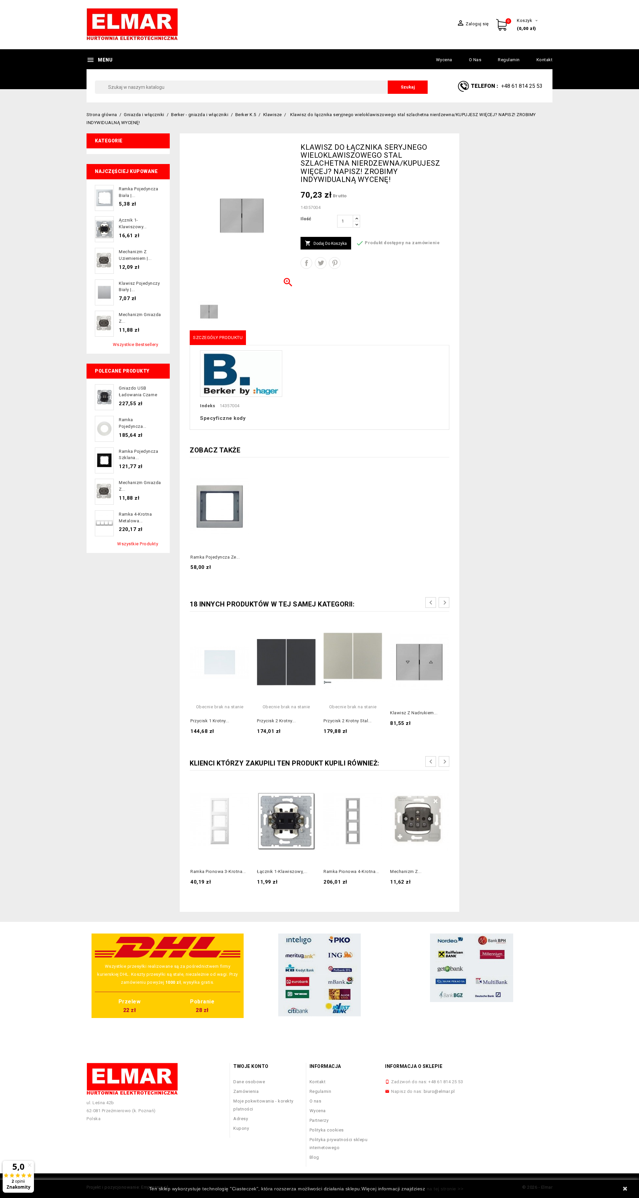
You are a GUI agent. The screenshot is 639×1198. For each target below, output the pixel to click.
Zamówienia (246, 1091)
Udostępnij (306, 262)
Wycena (444, 59)
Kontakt (544, 59)
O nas (475, 59)
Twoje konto (251, 1066)
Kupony (241, 1128)
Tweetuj (320, 262)
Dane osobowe (249, 1081)
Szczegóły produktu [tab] (218, 337)
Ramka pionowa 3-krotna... (218, 871)
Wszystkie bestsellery (135, 344)
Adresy (240, 1118)
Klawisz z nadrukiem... (413, 712)
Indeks (207, 405)
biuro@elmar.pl (439, 1091)
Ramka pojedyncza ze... (215, 557)
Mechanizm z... (405, 871)
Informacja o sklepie (413, 1066)
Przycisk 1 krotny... (209, 720)
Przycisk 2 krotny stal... (347, 720)
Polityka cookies (327, 1129)
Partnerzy (319, 1120)
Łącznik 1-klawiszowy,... (282, 871)
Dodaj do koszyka (326, 243)
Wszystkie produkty (137, 543)
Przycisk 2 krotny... (276, 720)
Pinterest (334, 262)
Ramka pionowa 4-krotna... (351, 871)
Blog (314, 1157)
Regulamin (509, 59)
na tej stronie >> (445, 1188)
